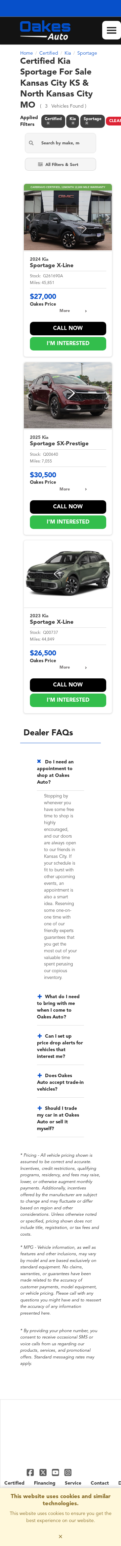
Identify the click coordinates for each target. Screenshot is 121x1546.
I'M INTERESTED (68, 343)
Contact (100, 1483)
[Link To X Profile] (43, 1472)
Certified (14, 1483)
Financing (44, 1483)
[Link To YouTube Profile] (56, 1472)
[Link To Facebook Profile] (31, 1472)
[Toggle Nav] (111, 30)
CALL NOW (68, 328)
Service (73, 1483)
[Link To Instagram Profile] (68, 1472)
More (64, 311)
